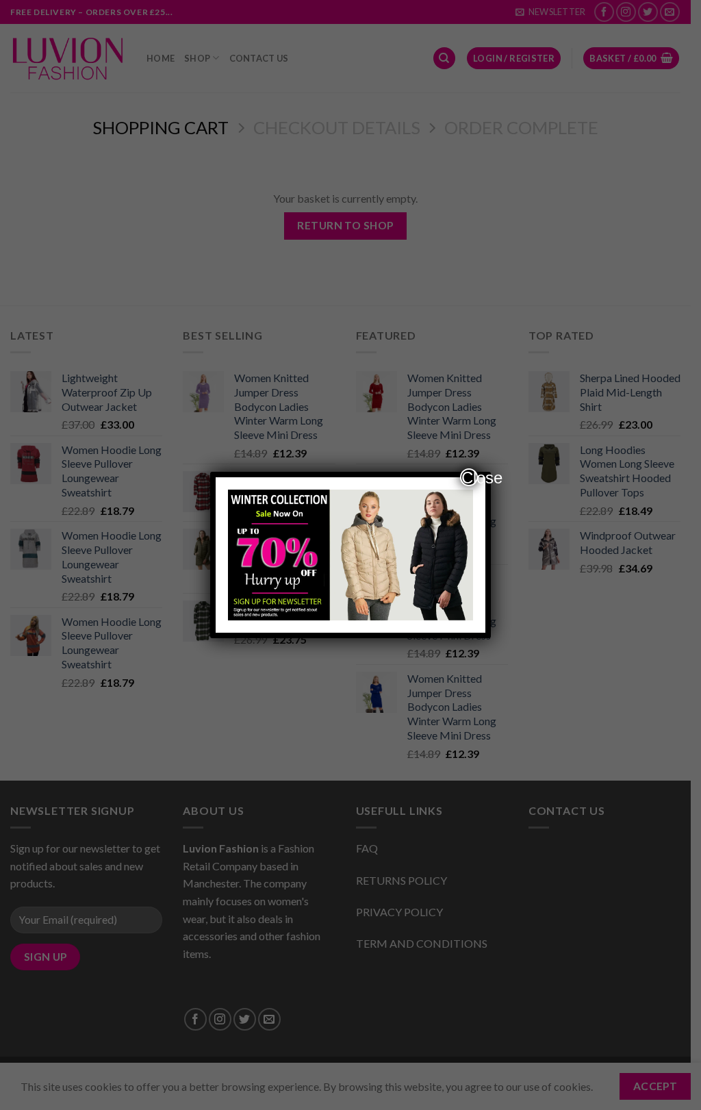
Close (469, 477)
